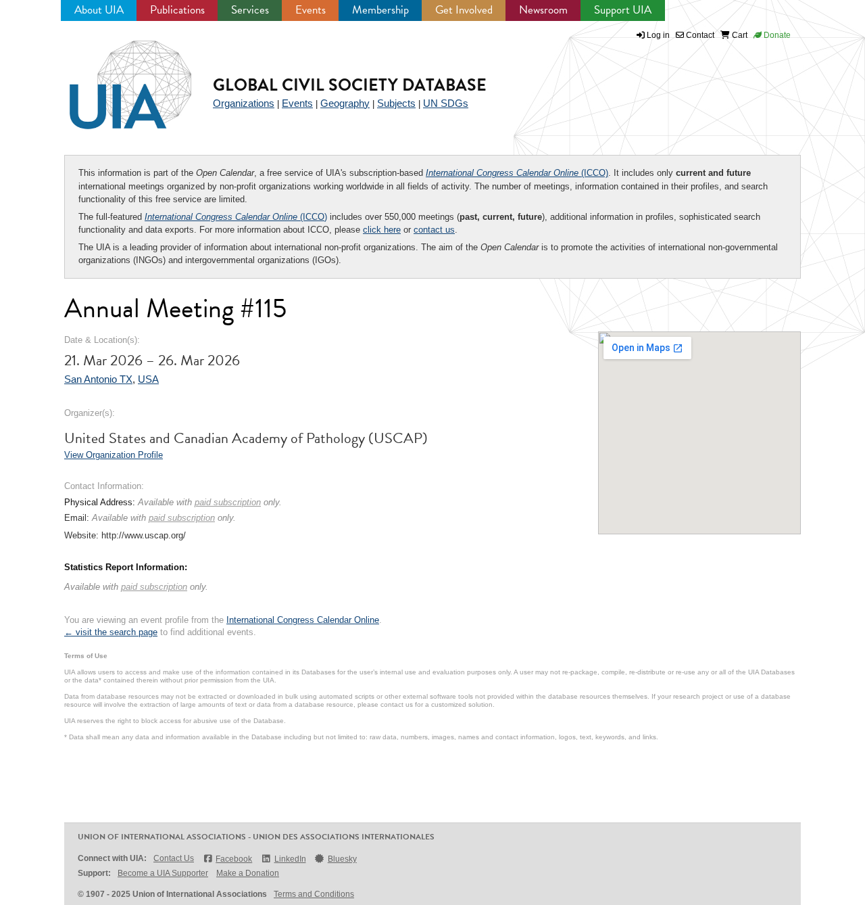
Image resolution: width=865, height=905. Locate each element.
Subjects (396, 103)
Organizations (243, 103)
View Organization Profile (113, 455)
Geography (345, 103)
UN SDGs (445, 103)
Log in (658, 35)
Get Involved (464, 9)
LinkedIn (289, 859)
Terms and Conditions (314, 894)
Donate (776, 35)
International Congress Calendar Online (302, 620)
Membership (380, 9)
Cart (738, 35)
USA (148, 379)
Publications (177, 9)
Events (310, 9)
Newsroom (543, 9)
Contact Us (173, 858)
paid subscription (228, 502)
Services (250, 9)
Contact (699, 35)
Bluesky (342, 859)
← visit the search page (110, 632)
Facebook (234, 859)
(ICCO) (517, 173)
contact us (434, 230)
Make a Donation (247, 873)
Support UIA (622, 9)
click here (382, 230)
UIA (115, 77)
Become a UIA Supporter (163, 873)
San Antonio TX (98, 379)
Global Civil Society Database (350, 84)
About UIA (99, 9)
